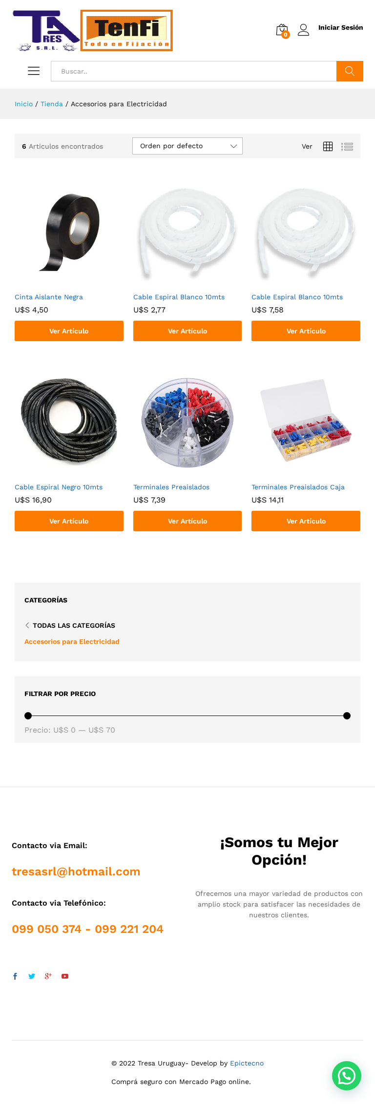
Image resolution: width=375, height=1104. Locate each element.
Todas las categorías (74, 625)
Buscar (349, 71)
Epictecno (247, 1063)
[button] (346, 1075)
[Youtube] (65, 976)
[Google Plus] (48, 976)
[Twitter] (31, 976)
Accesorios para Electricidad (72, 641)
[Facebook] (15, 976)
